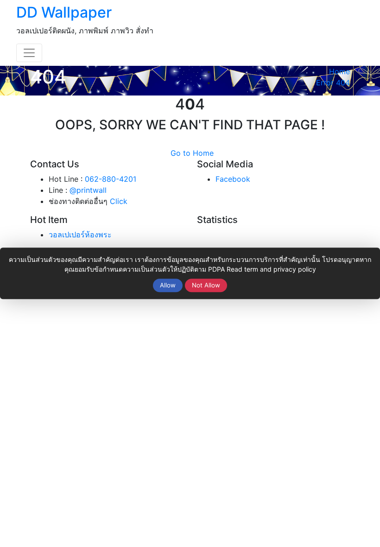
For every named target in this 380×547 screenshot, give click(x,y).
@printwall (88, 190)
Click (118, 201)
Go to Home (192, 153)
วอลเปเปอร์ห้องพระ (80, 234)
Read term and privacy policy (271, 269)
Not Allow (206, 285)
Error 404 (333, 82)
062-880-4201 (110, 179)
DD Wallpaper (64, 12)
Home (339, 71)
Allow (168, 285)
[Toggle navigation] (29, 53)
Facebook (232, 179)
